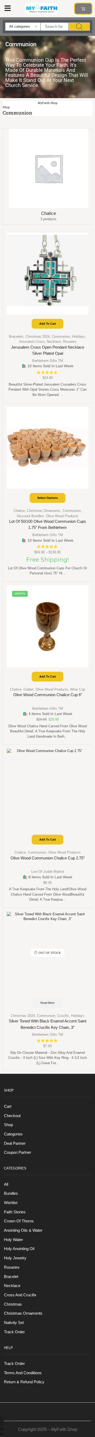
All (6, 1184)
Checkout (12, 1116)
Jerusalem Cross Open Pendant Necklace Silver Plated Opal (47, 350)
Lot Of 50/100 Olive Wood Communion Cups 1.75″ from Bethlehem (47, 524)
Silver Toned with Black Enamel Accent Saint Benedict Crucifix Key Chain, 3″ (47, 1024)
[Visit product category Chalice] (48, 168)
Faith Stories (15, 1212)
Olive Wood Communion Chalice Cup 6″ (47, 695)
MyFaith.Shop (47, 103)
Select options (47, 497)
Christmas (13, 1304)
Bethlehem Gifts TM (47, 361)
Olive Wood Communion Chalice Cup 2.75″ (48, 858)
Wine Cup (77, 689)
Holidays (78, 337)
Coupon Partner (17, 1152)
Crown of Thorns (19, 1221)
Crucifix (63, 1016)
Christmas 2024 (38, 337)
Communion (61, 337)
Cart (7, 1106)
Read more (47, 1002)
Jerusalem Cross (32, 342)
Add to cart (47, 323)
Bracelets (16, 337)
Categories (13, 1134)
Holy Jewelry (15, 1258)
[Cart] (83, 9)
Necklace (54, 342)
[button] (8, 8)
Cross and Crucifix (20, 1295)
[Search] (79, 27)
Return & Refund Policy (24, 1382)
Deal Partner (15, 1143)
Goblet (28, 689)
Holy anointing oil (19, 1249)
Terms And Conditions (23, 1373)
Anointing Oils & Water (23, 1230)
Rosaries (70, 342)
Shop (6, 107)
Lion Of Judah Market (47, 872)
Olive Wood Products (62, 516)
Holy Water (13, 1240)
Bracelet (11, 1277)
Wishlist (10, 1203)
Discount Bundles (30, 516)
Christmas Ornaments (43, 511)
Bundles (11, 1193)
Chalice (19, 511)
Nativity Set (14, 1323)
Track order (14, 1332)
